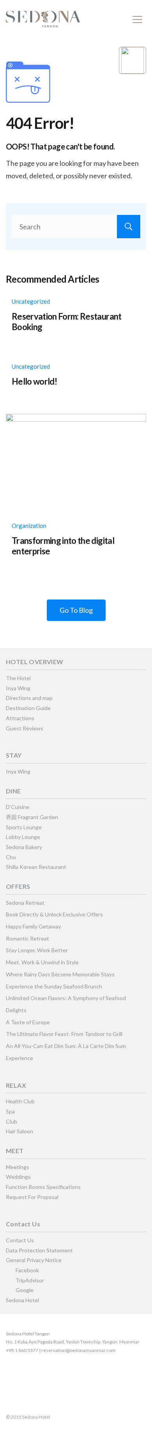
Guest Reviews (24, 728)
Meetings (17, 1167)
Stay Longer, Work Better (37, 950)
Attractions (20, 718)
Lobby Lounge (23, 837)
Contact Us (20, 1240)
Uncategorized (31, 301)
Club (11, 1121)
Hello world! (34, 381)
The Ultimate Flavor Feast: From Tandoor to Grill (64, 1034)
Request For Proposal (32, 1197)
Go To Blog (76, 610)
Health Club (20, 1101)
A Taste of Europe (28, 1022)
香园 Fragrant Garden (32, 817)
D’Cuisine (17, 807)
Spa (10, 1111)
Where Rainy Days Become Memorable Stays (60, 974)
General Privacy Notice (34, 1260)
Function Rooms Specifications (43, 1186)
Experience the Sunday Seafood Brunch (54, 986)
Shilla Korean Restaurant (36, 866)
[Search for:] (76, 226)
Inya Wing (18, 688)
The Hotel (18, 678)
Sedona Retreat (25, 902)
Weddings (18, 1176)
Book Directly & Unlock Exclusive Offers (54, 914)
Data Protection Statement (39, 1250)
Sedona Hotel (22, 1300)
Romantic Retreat (27, 938)
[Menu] (137, 19)
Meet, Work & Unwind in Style (42, 962)
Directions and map (29, 698)
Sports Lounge (24, 827)
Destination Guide (28, 708)
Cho (11, 857)
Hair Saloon (19, 1131)
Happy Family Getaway (33, 926)
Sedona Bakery (24, 847)
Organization (29, 525)
